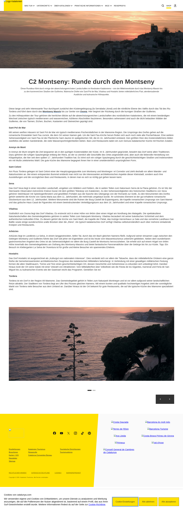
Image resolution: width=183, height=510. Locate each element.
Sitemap (12, 461)
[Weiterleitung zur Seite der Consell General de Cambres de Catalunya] (119, 451)
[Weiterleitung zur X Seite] (68, 433)
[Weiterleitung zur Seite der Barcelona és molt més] (157, 422)
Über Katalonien (62, 6)
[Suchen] (162, 5)
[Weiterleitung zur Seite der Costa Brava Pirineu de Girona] (158, 435)
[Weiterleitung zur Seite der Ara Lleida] (120, 435)
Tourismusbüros (66, 452)
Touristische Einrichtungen (70, 449)
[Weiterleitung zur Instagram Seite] (75, 433)
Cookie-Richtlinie (97, 504)
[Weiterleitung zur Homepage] (13, 5)
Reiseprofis (119, 6)
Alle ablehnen (148, 502)
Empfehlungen (14, 449)
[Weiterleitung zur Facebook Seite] (54, 433)
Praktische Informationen (88, 6)
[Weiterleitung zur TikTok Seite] (82, 433)
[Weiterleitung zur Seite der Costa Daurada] (119, 422)
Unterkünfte (43, 6)
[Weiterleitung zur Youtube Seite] (61, 433)
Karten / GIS (14, 455)
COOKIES (58, 473)
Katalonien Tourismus (36, 449)
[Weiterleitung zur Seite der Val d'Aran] (158, 442)
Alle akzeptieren (169, 502)
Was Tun (28, 6)
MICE (107, 6)
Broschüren (13, 452)
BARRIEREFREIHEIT (73, 473)
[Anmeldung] (175, 5)
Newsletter (13, 458)
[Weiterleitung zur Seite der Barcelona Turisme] (157, 429)
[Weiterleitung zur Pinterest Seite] (89, 433)
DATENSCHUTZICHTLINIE (40, 473)
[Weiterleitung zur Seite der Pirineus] (120, 442)
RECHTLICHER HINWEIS (17, 473)
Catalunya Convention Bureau (40, 455)
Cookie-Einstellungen (125, 502)
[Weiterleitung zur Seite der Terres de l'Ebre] (120, 429)
